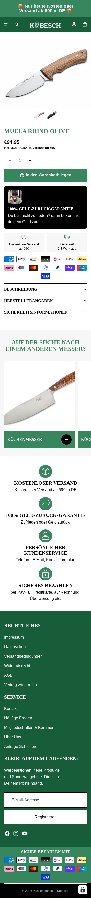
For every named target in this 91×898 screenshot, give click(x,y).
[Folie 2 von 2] (52, 115)
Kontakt (11, 708)
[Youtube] (25, 833)
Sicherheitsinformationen (36, 312)
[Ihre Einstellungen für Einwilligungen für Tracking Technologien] (82, 889)
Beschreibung (20, 289)
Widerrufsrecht (17, 665)
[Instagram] (16, 833)
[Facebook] (7, 833)
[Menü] (6, 24)
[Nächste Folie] (81, 404)
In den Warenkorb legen (48, 175)
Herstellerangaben (28, 301)
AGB (8, 675)
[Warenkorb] (84, 24)
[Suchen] (16, 24)
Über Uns (12, 737)
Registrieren (46, 817)
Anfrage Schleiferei (21, 746)
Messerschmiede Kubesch (51, 891)
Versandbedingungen (23, 656)
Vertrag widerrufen (20, 684)
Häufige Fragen (18, 718)
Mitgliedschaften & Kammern (30, 727)
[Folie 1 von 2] (38, 115)
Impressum (14, 637)
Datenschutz (15, 646)
